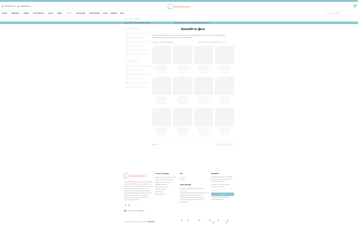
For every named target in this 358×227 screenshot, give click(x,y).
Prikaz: (221, 42)
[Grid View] (231, 42)
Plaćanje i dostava (161, 184)
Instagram (129, 205)
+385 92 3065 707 (10, 6)
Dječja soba (80, 13)
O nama (182, 177)
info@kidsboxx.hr (25, 6)
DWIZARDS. (151, 222)
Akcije (105, 13)
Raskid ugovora (160, 194)
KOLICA (50, 13)
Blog (122, 13)
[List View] (233, 42)
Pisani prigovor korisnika (163, 182)
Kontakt (182, 180)
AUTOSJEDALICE (38, 13)
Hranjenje (15, 13)
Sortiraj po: (155, 42)
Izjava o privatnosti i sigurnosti (164, 180)
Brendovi (114, 13)
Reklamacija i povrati (161, 187)
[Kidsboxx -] (179, 6)
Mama (59, 13)
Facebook (125, 205)
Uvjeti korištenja (160, 189)
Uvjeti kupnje (159, 192)
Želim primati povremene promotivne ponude (220, 198)
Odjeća (4, 13)
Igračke (69, 13)
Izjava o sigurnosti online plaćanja (165, 177)
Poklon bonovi (94, 13)
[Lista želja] (350, 6)
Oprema (26, 13)
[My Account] (345, 6)
